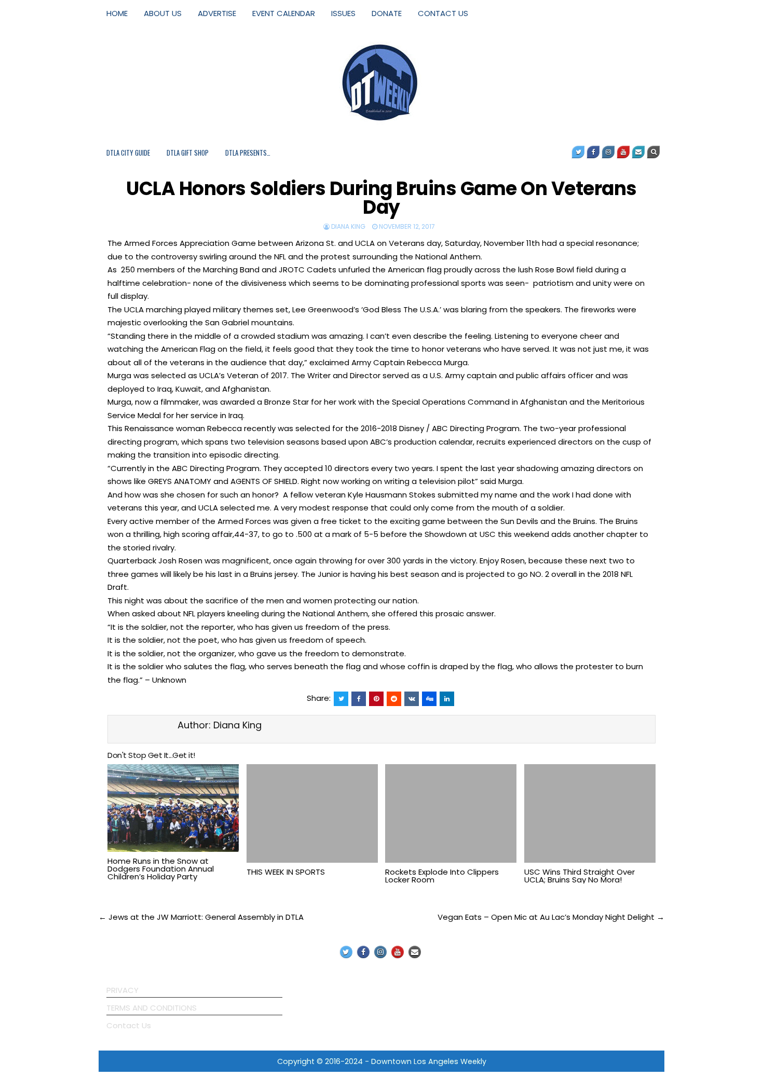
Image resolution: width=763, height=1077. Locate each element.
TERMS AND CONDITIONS (151, 1007)
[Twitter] (578, 152)
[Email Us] (638, 152)
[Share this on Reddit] (394, 699)
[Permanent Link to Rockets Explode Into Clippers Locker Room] (450, 813)
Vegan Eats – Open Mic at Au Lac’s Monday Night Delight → (551, 917)
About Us (163, 13)
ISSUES (343, 13)
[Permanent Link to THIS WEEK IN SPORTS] (312, 813)
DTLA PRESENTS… (247, 152)
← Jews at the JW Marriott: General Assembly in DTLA (201, 917)
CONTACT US (443, 13)
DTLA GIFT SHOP (188, 152)
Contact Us (128, 1025)
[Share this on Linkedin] (447, 699)
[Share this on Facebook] (358, 699)
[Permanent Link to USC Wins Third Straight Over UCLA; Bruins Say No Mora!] (590, 813)
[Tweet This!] (341, 699)
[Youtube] (623, 152)
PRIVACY (122, 990)
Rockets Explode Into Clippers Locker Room (442, 875)
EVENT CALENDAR (283, 13)
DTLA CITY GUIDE (128, 152)
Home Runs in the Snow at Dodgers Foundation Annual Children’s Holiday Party (160, 868)
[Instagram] (608, 152)
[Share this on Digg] (429, 699)
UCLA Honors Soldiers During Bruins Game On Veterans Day (381, 197)
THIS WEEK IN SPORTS (286, 871)
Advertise (217, 13)
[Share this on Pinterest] (376, 699)
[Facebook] (593, 152)
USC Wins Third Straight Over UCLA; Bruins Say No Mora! (579, 875)
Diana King (348, 226)
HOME (117, 13)
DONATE (387, 13)
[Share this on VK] (411, 699)
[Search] (653, 152)
